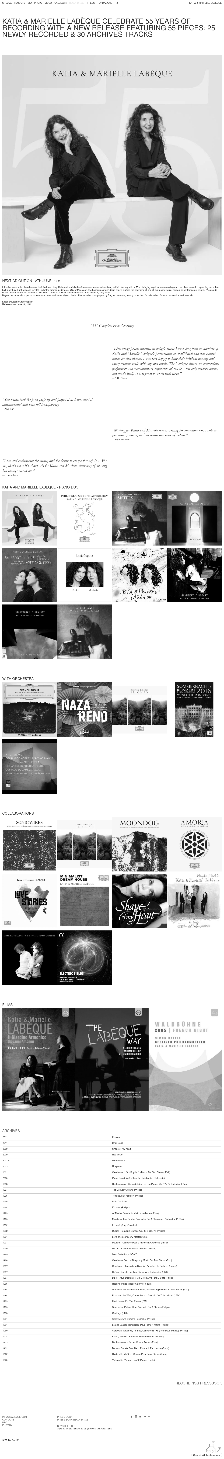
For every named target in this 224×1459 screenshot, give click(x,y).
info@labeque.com (14, 1416)
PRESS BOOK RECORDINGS (72, 1419)
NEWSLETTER (65, 1426)
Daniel (16, 1440)
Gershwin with (119, 1318)
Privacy (7, 1425)
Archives (11, 1130)
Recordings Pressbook (199, 1383)
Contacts (8, 1419)
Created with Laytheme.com (206, 1455)
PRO (4, 1422)
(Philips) (150, 1318)
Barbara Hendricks (136, 1318)
